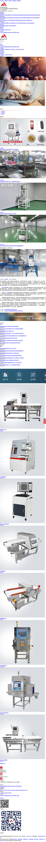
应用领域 (2, 27)
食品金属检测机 (22, 15)
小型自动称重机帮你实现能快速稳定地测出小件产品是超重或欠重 (13, 335)
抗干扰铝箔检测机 (15, 15)
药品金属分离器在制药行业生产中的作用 (8, 213)
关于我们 (2, 0)
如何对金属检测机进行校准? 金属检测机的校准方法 (10, 342)
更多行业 (25, 790)
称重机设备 (2, 16)
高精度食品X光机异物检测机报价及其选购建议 (9, 149)
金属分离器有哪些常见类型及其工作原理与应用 (9, 353)
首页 (1, 44)
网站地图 (19, 0)
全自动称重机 (9, 17)
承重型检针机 (19, 20)
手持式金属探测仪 (12, 25)
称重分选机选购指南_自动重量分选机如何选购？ (9, 360)
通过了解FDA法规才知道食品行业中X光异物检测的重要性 (11, 328)
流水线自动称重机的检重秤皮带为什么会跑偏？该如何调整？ (12, 357)
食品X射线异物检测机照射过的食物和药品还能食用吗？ (11, 355)
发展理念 (5, 32)
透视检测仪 (2, 21)
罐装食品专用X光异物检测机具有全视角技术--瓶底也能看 (11, 340)
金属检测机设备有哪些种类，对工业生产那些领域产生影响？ (12, 333)
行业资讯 (5, 29)
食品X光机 (36, 839)
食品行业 (14, 790)
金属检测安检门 (6, 25)
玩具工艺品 (10, 790)
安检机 (1, 25)
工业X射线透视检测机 (30, 23)
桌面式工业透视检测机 (10, 23)
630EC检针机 (2, 20)
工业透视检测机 (3, 23)
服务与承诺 (17, 32)
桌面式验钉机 (29, 20)
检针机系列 (2, 19)
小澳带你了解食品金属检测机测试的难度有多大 (13, 310)
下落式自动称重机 (22, 17)
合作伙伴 (13, 32)
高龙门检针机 (8, 20)
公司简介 (2, 32)
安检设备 (2, 24)
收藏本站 (14, 0)
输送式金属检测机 (28, 15)
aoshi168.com (29, 836)
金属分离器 (4, 287)
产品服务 (6, 0)
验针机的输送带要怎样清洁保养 (10, 309)
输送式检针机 (14, 839)
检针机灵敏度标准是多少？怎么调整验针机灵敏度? (10, 364)
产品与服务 (2, 52)
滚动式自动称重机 (35, 17)
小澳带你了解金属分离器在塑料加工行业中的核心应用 (11, 362)
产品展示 (2, 48)
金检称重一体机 (3, 15)
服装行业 (18, 790)
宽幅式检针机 (13, 20)
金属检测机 (2, 13)
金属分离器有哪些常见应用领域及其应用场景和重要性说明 (11, 245)
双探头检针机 (24, 20)
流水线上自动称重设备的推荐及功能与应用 (8, 338)
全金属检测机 (9, 15)
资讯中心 (2, 28)
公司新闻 (2, 29)
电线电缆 (22, 790)
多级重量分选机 (29, 17)
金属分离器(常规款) (36, 15)
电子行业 (2, 790)
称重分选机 (25, 839)
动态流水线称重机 (15, 17)
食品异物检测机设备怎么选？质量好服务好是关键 (10, 181)
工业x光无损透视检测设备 (20, 23)
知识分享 (9, 29)
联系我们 (10, 0)
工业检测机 (17, 49)
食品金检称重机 (3, 17)
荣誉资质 (9, 32)
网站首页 (2, 12)
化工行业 (5, 790)
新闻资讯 (2, 53)
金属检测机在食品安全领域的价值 (6, 331)
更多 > (1, 324)
